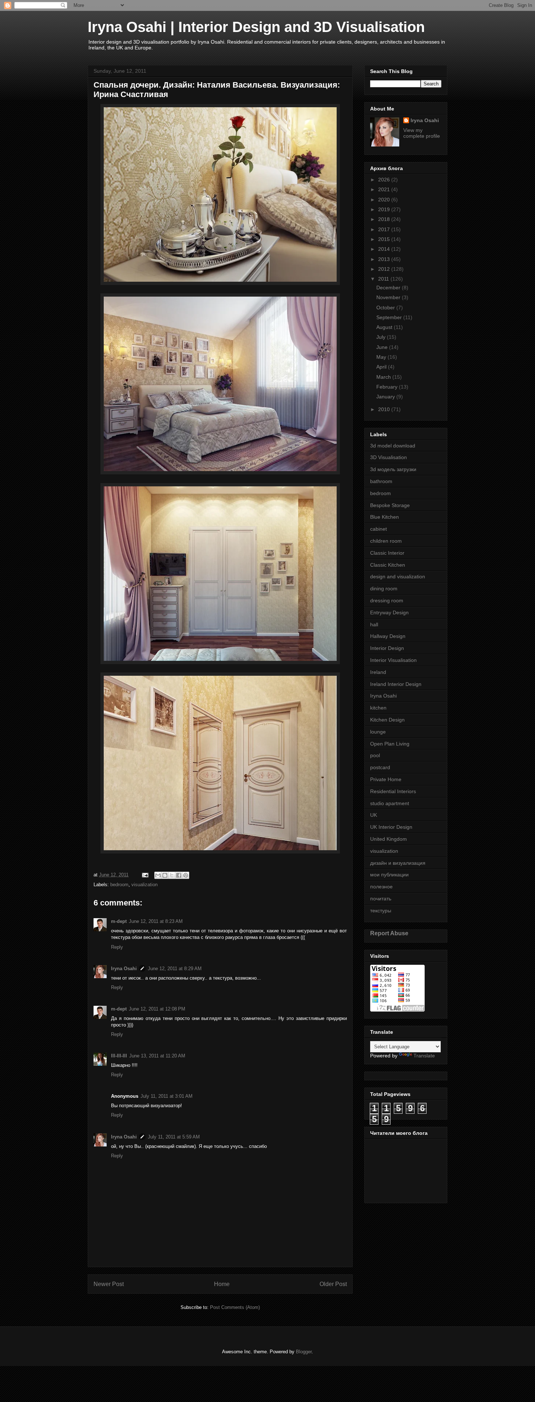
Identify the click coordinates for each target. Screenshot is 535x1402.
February (387, 387)
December (389, 287)
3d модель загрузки (393, 469)
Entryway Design (389, 612)
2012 (384, 269)
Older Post (333, 1284)
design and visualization (397, 576)
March (384, 377)
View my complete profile (421, 133)
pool (375, 755)
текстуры (380, 910)
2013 (384, 259)
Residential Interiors (393, 791)
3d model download (392, 446)
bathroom (381, 481)
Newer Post (109, 1284)
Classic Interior (387, 553)
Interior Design (387, 648)
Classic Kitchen (387, 565)
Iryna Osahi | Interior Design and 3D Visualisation (256, 27)
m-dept (119, 921)
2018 (384, 219)
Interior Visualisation (393, 660)
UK (373, 815)
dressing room (386, 600)
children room (386, 541)
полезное (381, 886)
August (385, 327)
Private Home (385, 779)
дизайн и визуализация (397, 863)
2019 (384, 209)
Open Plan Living (389, 744)
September (389, 317)
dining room (383, 588)
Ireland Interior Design (395, 684)
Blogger (304, 1351)
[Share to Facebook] (178, 875)
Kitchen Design (387, 720)
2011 (384, 279)
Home (222, 1284)
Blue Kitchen (384, 517)
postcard (380, 767)
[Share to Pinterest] (185, 875)
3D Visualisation (388, 457)
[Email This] (158, 875)
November (389, 297)
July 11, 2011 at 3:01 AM (166, 1096)
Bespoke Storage (390, 505)
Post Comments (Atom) (235, 1307)
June (382, 347)
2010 (384, 409)
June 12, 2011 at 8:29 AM (175, 968)
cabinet (378, 529)
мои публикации (389, 874)
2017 (384, 229)
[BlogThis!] (165, 875)
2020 (384, 199)
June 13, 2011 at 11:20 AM (157, 1055)
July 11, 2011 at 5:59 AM (174, 1137)
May (382, 357)
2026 (384, 179)
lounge (378, 732)
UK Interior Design (391, 827)
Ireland (378, 672)
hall (374, 624)
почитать (380, 898)
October (386, 307)
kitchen (378, 708)
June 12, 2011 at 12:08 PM (157, 1009)
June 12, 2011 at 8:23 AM (156, 921)
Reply (117, 947)
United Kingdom (388, 839)
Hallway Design (387, 636)
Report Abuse (389, 933)
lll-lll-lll (119, 1055)
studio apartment (389, 803)
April (382, 367)
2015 (384, 239)
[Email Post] (144, 874)
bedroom (119, 884)
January (386, 396)
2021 (384, 189)
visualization (144, 884)
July (381, 337)
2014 (384, 249)
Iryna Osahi (124, 968)
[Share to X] (171, 875)
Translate (424, 1055)
